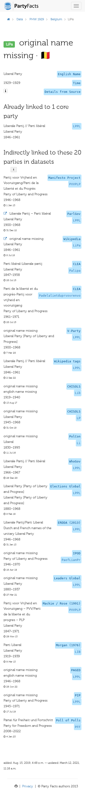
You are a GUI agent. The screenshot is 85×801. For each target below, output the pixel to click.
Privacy (27, 786)
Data (20, 19)
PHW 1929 (37, 19)
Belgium (56, 19)
